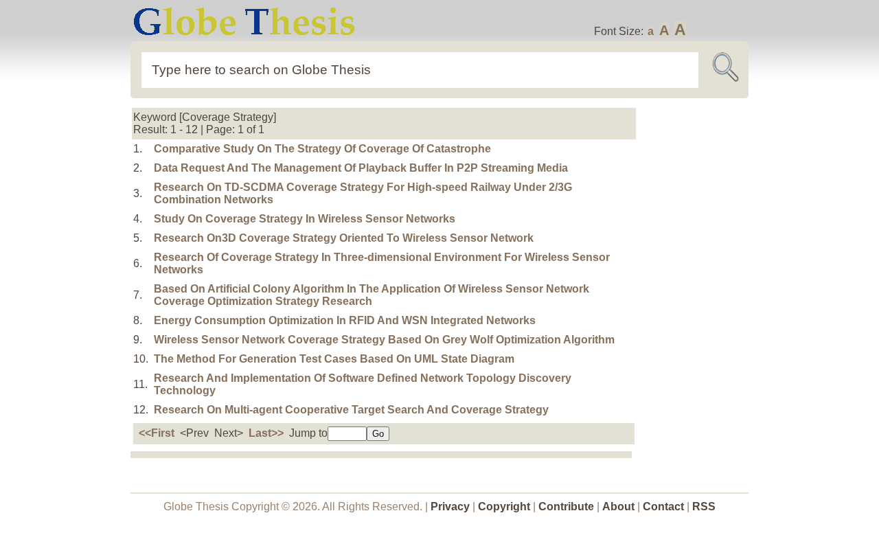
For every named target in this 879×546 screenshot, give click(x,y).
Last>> (266, 433)
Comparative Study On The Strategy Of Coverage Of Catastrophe (322, 149)
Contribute (566, 506)
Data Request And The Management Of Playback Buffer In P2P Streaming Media (361, 168)
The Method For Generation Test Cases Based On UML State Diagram (334, 359)
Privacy (450, 506)
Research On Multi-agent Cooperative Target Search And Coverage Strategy (351, 410)
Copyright (504, 506)
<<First (156, 433)
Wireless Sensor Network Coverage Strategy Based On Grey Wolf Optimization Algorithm (384, 339)
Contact (665, 506)
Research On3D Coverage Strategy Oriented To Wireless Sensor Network (344, 238)
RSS (704, 506)
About (618, 506)
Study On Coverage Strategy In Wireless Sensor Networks (304, 219)
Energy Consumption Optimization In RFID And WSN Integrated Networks (345, 320)
